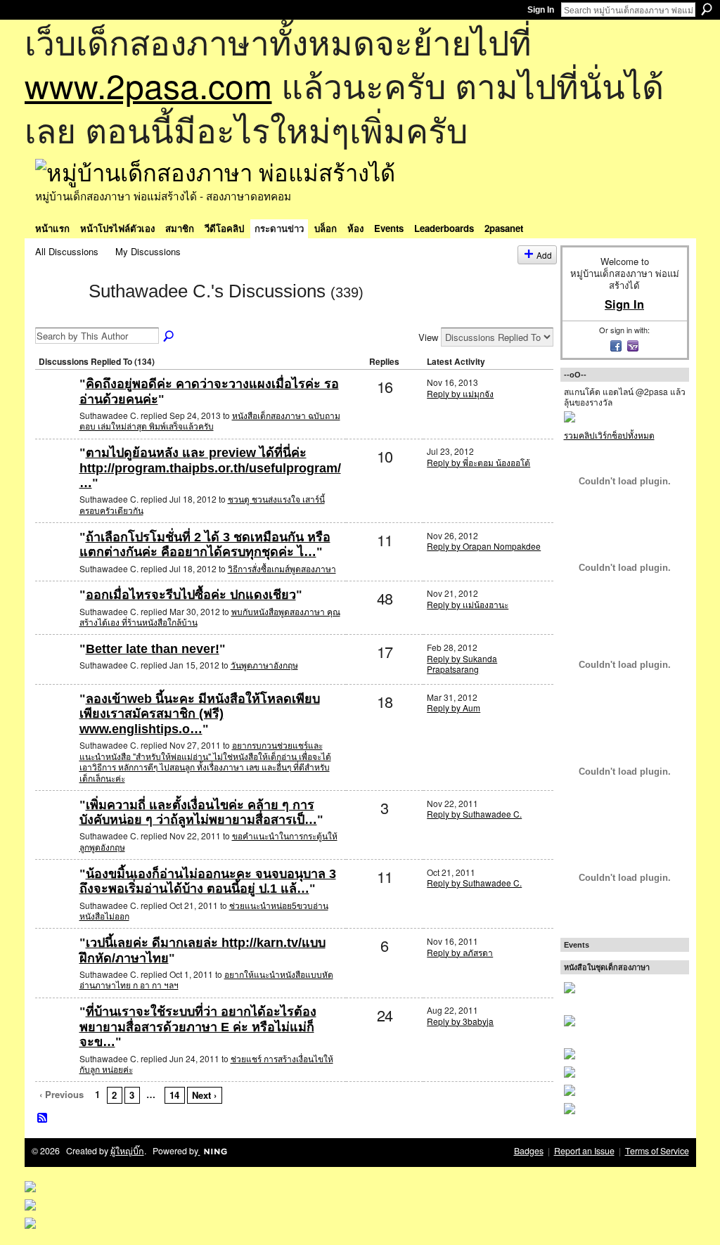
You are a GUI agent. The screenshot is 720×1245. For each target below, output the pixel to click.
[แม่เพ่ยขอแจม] (55, 476)
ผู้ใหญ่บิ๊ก (127, 1150)
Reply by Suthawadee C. (474, 814)
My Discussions (148, 251)
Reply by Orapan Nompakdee (484, 546)
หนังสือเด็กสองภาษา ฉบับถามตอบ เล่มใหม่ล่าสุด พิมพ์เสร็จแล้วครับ (209, 420)
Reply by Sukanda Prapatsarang (462, 664)
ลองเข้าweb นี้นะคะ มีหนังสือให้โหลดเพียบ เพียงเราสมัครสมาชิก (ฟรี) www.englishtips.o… (199, 714)
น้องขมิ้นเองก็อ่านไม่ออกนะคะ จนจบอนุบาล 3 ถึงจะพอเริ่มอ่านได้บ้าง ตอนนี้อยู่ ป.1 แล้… (207, 881)
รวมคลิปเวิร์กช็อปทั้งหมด (609, 435)
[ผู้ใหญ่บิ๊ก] (55, 407)
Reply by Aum (453, 708)
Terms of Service (657, 1150)
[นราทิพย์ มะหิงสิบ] (55, 897)
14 (174, 1095)
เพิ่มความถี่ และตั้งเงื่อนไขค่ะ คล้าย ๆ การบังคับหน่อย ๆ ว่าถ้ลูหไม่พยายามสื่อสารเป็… (198, 812)
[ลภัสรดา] (55, 966)
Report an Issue (584, 1150)
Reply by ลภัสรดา (460, 952)
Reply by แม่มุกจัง (460, 393)
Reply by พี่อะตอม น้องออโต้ (478, 462)
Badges (529, 1150)
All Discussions (66, 251)
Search (706, 9)
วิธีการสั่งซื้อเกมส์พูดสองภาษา (282, 568)
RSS (43, 1118)
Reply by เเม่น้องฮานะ (467, 604)
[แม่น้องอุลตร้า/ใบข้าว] (55, 1034)
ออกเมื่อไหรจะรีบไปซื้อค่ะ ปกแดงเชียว (191, 595)
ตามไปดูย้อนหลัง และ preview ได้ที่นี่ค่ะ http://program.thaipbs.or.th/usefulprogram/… (210, 468)
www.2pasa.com (148, 84)
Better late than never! (152, 649)
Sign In (540, 10)
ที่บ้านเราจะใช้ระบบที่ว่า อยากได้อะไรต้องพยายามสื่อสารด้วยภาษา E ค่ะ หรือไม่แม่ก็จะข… (197, 1027)
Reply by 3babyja (460, 1021)
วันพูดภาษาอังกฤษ (264, 665)
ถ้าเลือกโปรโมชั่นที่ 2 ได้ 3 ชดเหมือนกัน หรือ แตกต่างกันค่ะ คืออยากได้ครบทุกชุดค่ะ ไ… (204, 545)
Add (544, 255)
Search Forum (169, 336)
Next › (204, 1095)
